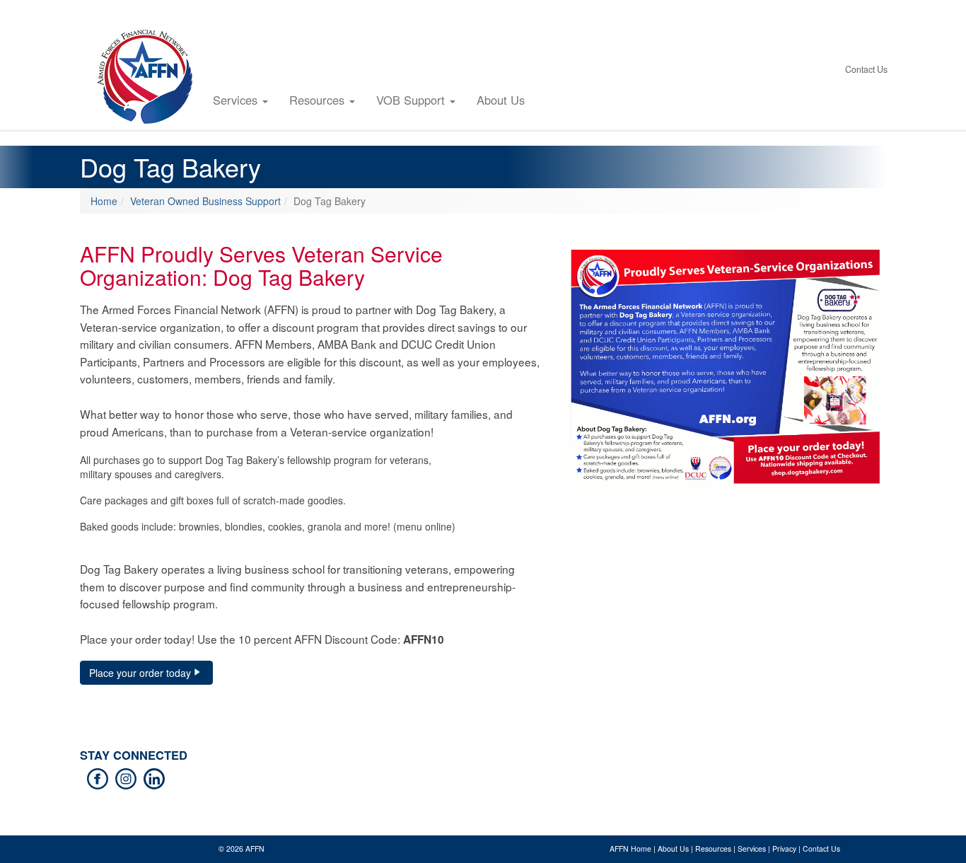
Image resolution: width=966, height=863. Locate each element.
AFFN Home (630, 848)
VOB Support (412, 99)
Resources (318, 99)
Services (237, 99)
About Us (501, 99)
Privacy (784, 848)
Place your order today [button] (140, 673)
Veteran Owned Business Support (205, 201)
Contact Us (866, 69)
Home (104, 201)
